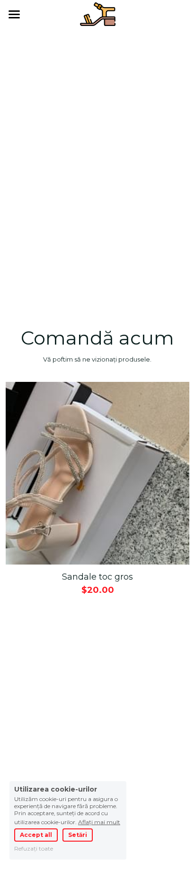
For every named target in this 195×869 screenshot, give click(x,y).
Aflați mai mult (99, 821)
